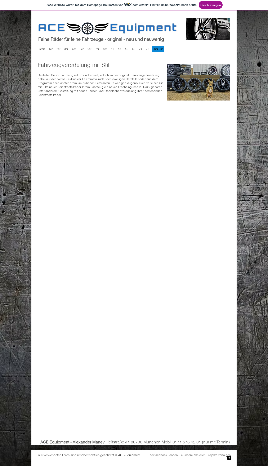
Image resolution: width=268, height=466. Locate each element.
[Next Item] (223, 82)
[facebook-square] (229, 458)
